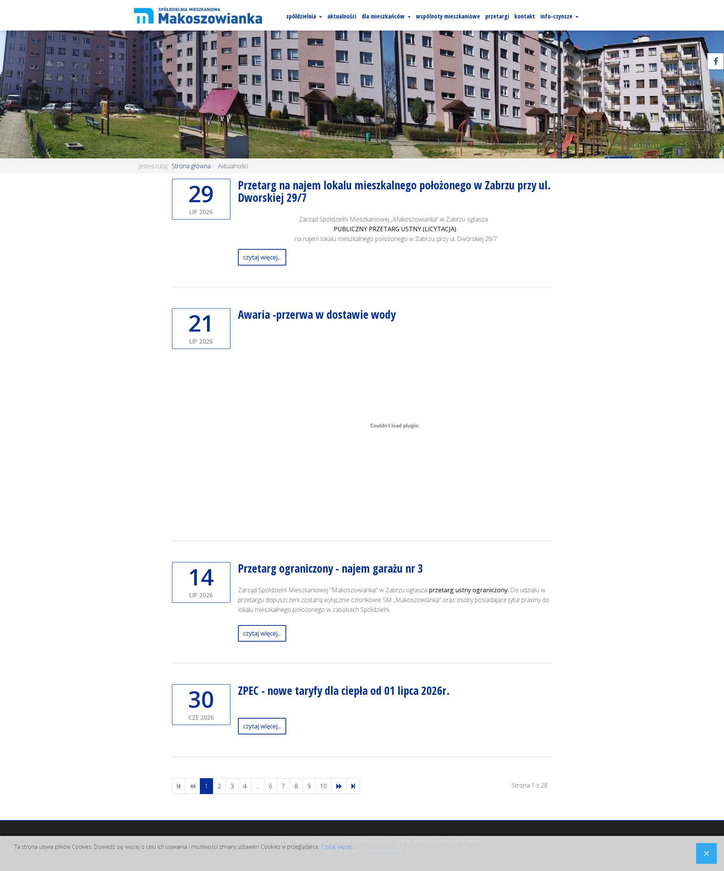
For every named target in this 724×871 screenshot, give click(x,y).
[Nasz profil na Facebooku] (715, 61)
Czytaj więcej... (338, 846)
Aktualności (341, 16)
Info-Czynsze (556, 16)
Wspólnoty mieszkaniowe (448, 16)
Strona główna (191, 166)
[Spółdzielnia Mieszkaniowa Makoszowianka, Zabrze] (198, 15)
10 (323, 786)
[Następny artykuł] (339, 786)
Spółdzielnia (301, 16)
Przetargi (497, 16)
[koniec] (353, 786)
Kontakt (524, 16)
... (257, 786)
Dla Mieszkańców (383, 16)
